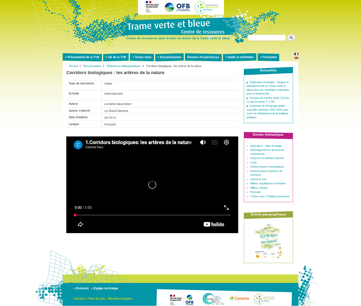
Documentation (170, 57)
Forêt (253, 162)
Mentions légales (120, 298)
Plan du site (96, 298)
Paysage (255, 191)
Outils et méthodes (241, 57)
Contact (79, 298)
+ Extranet (81, 288)
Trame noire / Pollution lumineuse (270, 196)
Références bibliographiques (124, 66)
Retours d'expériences (203, 57)
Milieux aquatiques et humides (268, 183)
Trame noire (143, 57)
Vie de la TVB (117, 57)
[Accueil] (180, 27)
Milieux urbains (259, 187)
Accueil (73, 66)
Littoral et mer (258, 179)
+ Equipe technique (105, 288)
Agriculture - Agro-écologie (266, 145)
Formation (270, 57)
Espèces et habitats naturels (267, 158)
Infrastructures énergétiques (267, 166)
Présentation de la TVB (83, 57)
